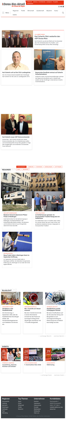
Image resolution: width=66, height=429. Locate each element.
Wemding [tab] (25, 169)
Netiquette (37, 411)
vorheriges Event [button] (46, 375)
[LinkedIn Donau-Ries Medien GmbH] (63, 6)
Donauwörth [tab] (21, 167)
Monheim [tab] (39, 167)
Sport (19, 401)
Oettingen (5, 409)
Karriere (36, 401)
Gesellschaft (40, 11)
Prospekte (55, 1)
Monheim (4, 405)
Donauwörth (5, 401)
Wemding (5, 413)
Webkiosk (29, 1)
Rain (3, 411)
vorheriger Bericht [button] (45, 336)
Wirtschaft (31, 11)
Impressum (37, 403)
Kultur (56, 11)
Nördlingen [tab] (48, 167)
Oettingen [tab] (58, 167)
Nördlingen (5, 407)
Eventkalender (42, 1)
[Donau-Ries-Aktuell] (13, 5)
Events (62, 347)
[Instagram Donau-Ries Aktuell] (59, 6)
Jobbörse (35, 1)
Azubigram (49, 1)
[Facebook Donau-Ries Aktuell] (61, 6)
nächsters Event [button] (59, 375)
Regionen (16, 11)
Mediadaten (30, 3)
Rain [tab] (18, 169)
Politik (23, 11)
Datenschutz (37, 405)
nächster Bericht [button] (59, 336)
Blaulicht (49, 11)
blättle (15, 15)
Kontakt (36, 407)
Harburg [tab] (31, 167)
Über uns (36, 413)
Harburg (4, 403)
